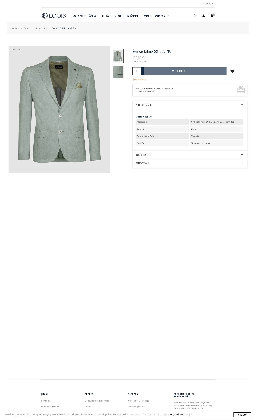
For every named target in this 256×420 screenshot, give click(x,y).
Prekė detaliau (143, 105)
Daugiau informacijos (180, 414)
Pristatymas (142, 163)
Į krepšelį (181, 71)
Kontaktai (45, 400)
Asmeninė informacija (138, 400)
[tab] (190, 105)
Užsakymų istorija (136, 406)
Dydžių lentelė (143, 155)
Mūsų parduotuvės (50, 406)
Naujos (88, 406)
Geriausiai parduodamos (97, 400)
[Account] (204, 15)
